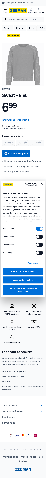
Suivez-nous (8, 423)
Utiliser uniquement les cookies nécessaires (23, 290)
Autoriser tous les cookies (23, 271)
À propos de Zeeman (12, 411)
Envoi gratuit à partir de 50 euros (19, 3)
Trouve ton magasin (18, 153)
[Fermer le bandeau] (42, 184)
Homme (20, 28)
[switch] (39, 237)
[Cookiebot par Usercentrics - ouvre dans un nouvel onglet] (27, 184)
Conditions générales (32, 457)
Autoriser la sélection (23, 280)
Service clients (9, 405)
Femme (7, 28)
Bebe (31, 28)
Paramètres (33, 263)
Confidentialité (10, 457)
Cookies (23, 461)
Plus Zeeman (8, 417)
